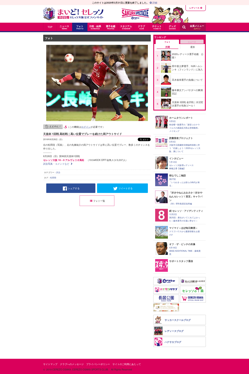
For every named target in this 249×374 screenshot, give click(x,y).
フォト (49, 38)
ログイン (86, 126)
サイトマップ (50, 364)
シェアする (74, 188)
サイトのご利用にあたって (126, 364)
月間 (167, 47)
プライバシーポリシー (98, 364)
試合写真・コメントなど (56, 163)
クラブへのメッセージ (72, 364)
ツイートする (125, 188)
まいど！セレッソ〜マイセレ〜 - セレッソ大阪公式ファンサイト (73, 14)
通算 (192, 47)
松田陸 (53, 177)
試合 (58, 172)
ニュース (192, 41)
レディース (194, 7)
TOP (50, 27)
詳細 (154, 2)
